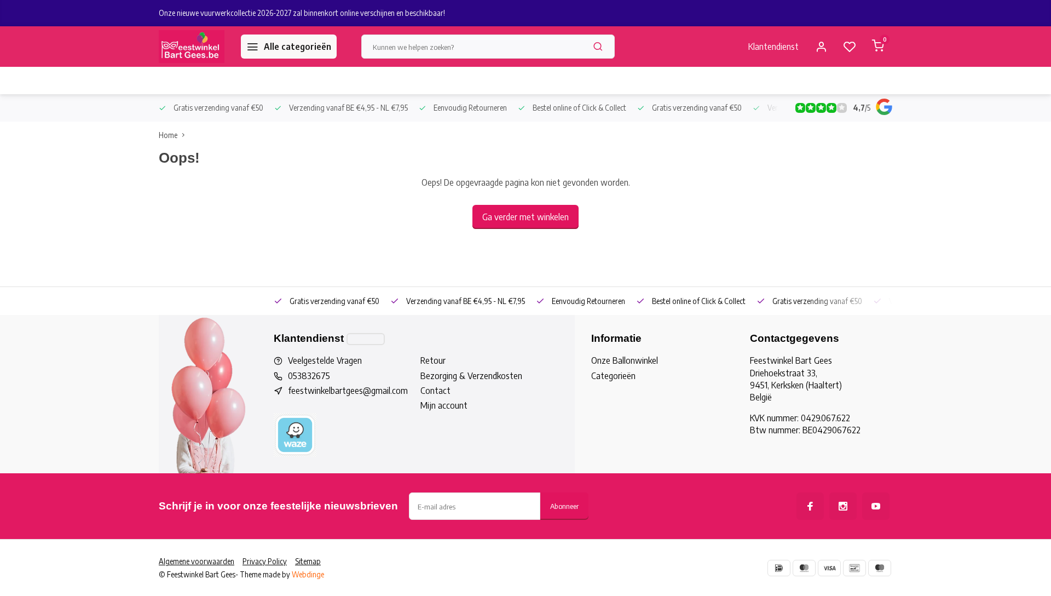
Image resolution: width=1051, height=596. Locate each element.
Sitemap (308, 561)
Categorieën (613, 375)
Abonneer (564, 506)
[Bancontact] (854, 568)
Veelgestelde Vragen (325, 360)
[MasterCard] (804, 568)
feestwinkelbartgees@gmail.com (348, 390)
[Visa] (829, 568)
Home (168, 135)
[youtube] (876, 506)
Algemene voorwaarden (196, 561)
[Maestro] (879, 568)
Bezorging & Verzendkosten (471, 375)
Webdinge (308, 574)
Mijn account (443, 405)
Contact (435, 390)
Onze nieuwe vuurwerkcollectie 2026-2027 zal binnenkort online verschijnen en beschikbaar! (302, 13)
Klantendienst (773, 46)
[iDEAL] (778, 568)
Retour (433, 360)
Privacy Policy (264, 561)
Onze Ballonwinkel (624, 360)
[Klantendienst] (366, 339)
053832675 (309, 375)
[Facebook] (810, 506)
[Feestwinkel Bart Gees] (191, 46)
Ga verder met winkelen (525, 216)
